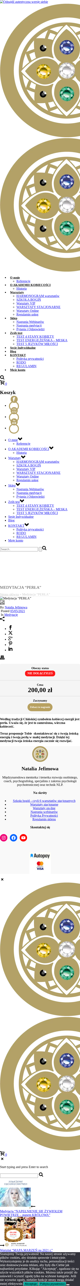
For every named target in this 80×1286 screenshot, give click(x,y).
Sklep (13, 318)
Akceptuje (31, 1283)
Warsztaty (17, 292)
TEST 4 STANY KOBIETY (35, 336)
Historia (21, 288)
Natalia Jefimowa (16, 607)
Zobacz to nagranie (40, 707)
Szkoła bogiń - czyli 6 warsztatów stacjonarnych (44, 800)
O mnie (15, 277)
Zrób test (16, 333)
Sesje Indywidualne (23, 347)
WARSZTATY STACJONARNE (38, 307)
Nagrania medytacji (29, 325)
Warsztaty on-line (44, 808)
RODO (21, 362)
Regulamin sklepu (44, 819)
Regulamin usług (27, 314)
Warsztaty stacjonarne (44, 804)
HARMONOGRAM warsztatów (37, 296)
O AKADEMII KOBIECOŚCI (30, 285)
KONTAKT (18, 355)
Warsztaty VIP (25, 303)
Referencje (23, 281)
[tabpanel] (40, 730)
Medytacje (11, 614)
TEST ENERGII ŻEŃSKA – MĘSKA (41, 340)
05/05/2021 (17, 611)
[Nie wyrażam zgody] (68, 1284)
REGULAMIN (26, 366)
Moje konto (17, 370)
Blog (13, 351)
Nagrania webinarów (44, 812)
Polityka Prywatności (44, 815)
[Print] (2, 658)
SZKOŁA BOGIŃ (28, 299)
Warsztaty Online (27, 310)
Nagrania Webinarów (30, 322)
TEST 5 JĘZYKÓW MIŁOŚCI (37, 344)
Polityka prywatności (30, 358)
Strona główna (9, 594)
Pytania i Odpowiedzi (30, 329)
